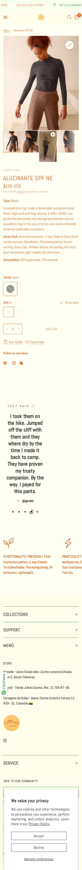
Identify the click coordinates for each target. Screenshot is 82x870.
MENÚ (8, 645)
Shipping (21, 191)
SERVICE (11, 763)
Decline (38, 847)
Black (10, 289)
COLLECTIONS (15, 614)
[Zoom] (69, 45)
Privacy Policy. (39, 823)
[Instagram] (8, 740)
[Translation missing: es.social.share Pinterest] (6, 363)
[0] (76, 17)
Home (6, 30)
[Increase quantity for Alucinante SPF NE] (19, 329)
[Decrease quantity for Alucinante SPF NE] (6, 329)
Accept (39, 835)
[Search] (69, 17)
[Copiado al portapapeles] (22, 363)
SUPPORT (11, 630)
